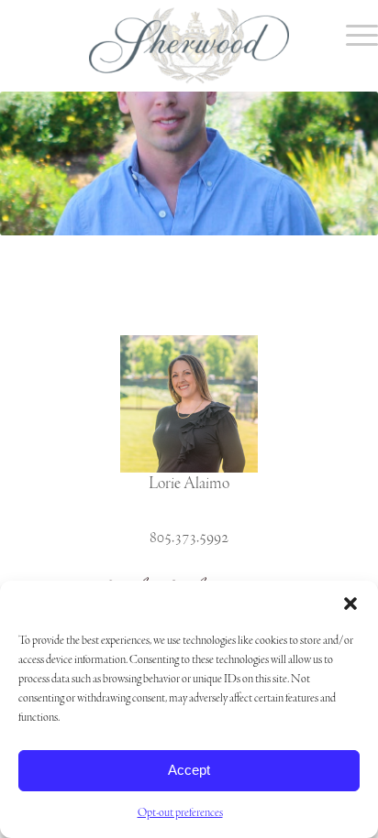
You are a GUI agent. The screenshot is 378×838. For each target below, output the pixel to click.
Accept (189, 770)
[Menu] (353, 36)
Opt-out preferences (180, 813)
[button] (350, 603)
